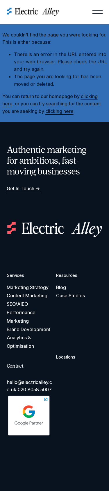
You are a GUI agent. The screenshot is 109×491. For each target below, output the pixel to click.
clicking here (59, 111)
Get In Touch (20, 188)
